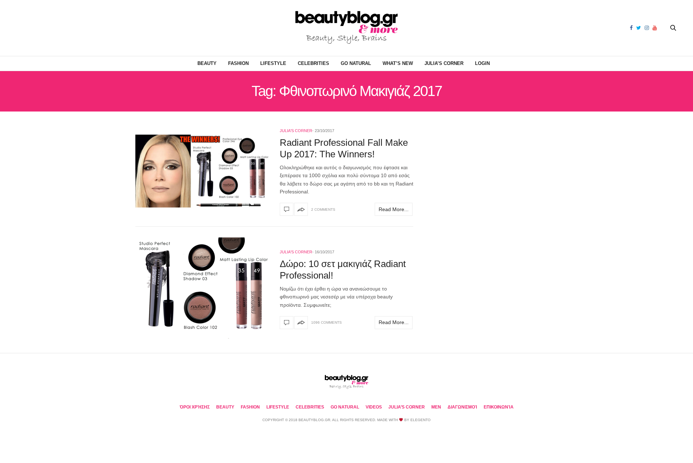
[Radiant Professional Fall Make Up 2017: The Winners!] (202, 171)
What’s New (398, 63)
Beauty (207, 63)
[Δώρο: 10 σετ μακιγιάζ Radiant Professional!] (202, 287)
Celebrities (313, 63)
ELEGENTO (420, 420)
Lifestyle (273, 63)
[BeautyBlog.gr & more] (346, 28)
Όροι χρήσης (195, 407)
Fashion (238, 63)
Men (436, 407)
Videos (374, 407)
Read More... (394, 209)
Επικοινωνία (499, 407)
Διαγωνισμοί (462, 407)
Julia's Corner (296, 130)
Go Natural (356, 63)
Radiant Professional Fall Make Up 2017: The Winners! (344, 148)
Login (482, 63)
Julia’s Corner (443, 63)
